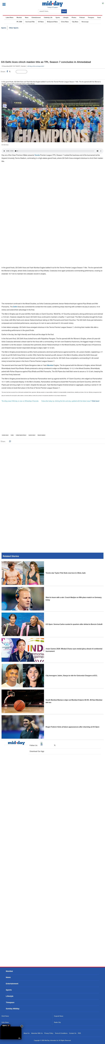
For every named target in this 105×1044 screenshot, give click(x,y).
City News (75, 22)
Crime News (65, 22)
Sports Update (41, 435)
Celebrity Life (48, 17)
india (12, 435)
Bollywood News (52, 22)
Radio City (57, 1022)
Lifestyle (65, 17)
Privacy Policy (48, 1033)
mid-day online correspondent (35, 66)
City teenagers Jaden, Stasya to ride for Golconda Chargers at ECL (72, 675)
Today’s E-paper (52, 7)
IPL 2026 (19, 22)
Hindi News (5, 1016)
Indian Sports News (21, 435)
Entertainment (36, 17)
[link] (5, 1025)
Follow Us (23, 71)
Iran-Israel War (30, 22)
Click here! (95, 401)
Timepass (91, 17)
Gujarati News (58, 1016)
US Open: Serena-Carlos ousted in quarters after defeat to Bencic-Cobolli (74, 624)
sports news (32, 435)
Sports (58, 17)
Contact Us (72, 1033)
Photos (74, 17)
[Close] (22, 1026)
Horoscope (85, 22)
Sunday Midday (12, 1009)
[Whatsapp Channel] (16, 75)
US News (41, 22)
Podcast (82, 17)
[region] (52, 45)
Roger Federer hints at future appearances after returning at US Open (72, 727)
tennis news (5, 435)
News (26, 17)
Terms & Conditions (61, 1033)
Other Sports (13, 28)
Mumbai (19, 17)
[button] (10, 4)
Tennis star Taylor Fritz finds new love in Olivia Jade (66, 573)
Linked (13, 71)
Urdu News (5, 1022)
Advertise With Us (37, 1033)
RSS (79, 1033)
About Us (27, 1033)
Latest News (9, 17)
